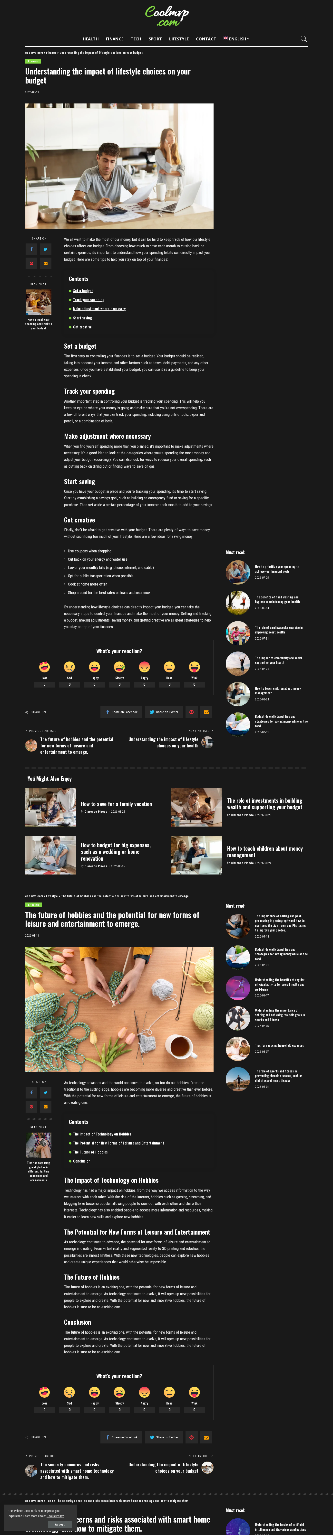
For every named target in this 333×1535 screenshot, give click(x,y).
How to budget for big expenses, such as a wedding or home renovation (116, 851)
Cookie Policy (55, 1516)
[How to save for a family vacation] (50, 807)
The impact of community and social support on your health (278, 660)
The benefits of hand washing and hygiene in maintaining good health (277, 599)
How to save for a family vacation (116, 804)
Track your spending (88, 299)
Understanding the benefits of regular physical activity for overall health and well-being (279, 984)
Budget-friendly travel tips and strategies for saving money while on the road (281, 721)
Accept (60, 1524)
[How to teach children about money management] (238, 694)
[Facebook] (31, 249)
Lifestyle (33, 904)
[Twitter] (45, 249)
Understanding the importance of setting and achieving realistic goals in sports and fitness (280, 1015)
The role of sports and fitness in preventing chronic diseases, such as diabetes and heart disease (278, 1076)
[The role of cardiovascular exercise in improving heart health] (238, 633)
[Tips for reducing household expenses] (238, 1049)
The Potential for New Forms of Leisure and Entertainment (118, 1142)
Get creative (82, 326)
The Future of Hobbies (90, 1151)
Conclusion (81, 1160)
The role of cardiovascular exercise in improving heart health (279, 630)
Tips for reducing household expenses (279, 1045)
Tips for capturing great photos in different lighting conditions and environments (38, 1171)
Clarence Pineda (96, 811)
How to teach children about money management (278, 691)
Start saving (82, 317)
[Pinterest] (31, 263)
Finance (33, 61)
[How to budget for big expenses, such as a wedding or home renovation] (50, 855)
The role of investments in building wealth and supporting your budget (264, 803)
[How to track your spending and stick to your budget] (38, 302)
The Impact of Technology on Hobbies (102, 1133)
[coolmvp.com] (166, 16)
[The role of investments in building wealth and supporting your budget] (196, 807)
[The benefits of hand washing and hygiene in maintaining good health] (238, 603)
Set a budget (83, 290)
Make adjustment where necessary (99, 308)
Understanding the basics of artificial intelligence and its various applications (280, 1527)
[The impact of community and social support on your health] (238, 663)
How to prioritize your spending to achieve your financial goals (277, 569)
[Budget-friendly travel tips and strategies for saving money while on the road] (238, 724)
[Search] (304, 39)
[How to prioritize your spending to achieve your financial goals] (238, 572)
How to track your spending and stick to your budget (38, 323)
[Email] (45, 263)
